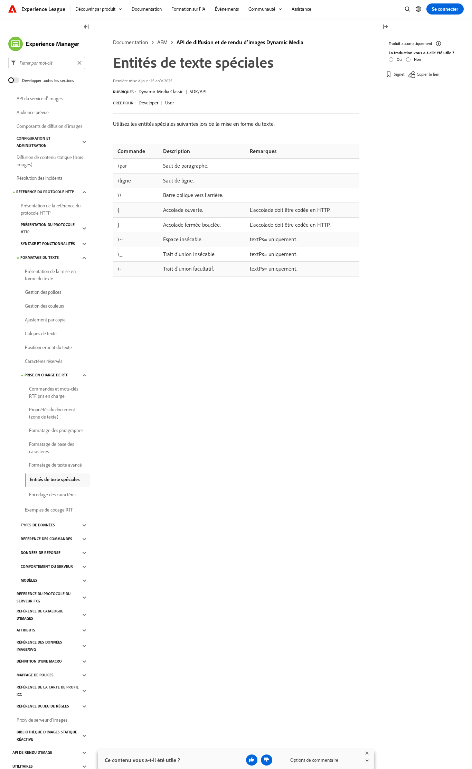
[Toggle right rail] (385, 27)
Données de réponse (40, 553)
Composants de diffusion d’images (49, 126)
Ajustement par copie (45, 320)
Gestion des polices (43, 292)
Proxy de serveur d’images (42, 720)
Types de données (38, 525)
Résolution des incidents (39, 178)
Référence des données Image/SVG (39, 646)
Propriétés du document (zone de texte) (52, 413)
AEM (162, 42)
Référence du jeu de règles (43, 706)
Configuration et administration (33, 142)
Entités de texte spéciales (55, 479)
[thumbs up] (251, 760)
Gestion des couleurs (44, 306)
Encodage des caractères (52, 495)
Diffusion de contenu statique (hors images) (50, 161)
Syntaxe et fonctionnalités (48, 244)
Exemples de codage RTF (49, 510)
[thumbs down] (266, 760)
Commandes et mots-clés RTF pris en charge (53, 392)
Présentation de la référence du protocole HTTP (51, 209)
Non (417, 59)
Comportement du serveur (47, 566)
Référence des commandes (46, 539)
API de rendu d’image (32, 752)
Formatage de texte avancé (55, 465)
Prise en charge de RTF (46, 375)
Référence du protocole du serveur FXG (43, 597)
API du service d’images (40, 99)
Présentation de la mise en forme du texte (50, 275)
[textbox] (46, 63)
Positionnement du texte (48, 348)
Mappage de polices (35, 675)
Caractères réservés (43, 361)
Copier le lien (428, 74)
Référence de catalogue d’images (40, 615)
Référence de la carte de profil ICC (48, 691)
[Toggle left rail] (86, 27)
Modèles (29, 580)
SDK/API (198, 91)
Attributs (26, 630)
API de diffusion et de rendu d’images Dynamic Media (240, 42)
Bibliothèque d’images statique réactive (47, 736)
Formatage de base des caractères (51, 447)
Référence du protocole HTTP (45, 192)
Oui (400, 59)
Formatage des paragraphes (56, 431)
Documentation (130, 42)
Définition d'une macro (39, 661)
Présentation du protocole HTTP (48, 228)
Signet (399, 74)
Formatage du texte (39, 257)
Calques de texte (41, 334)
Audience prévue (33, 113)
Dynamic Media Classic (161, 91)
